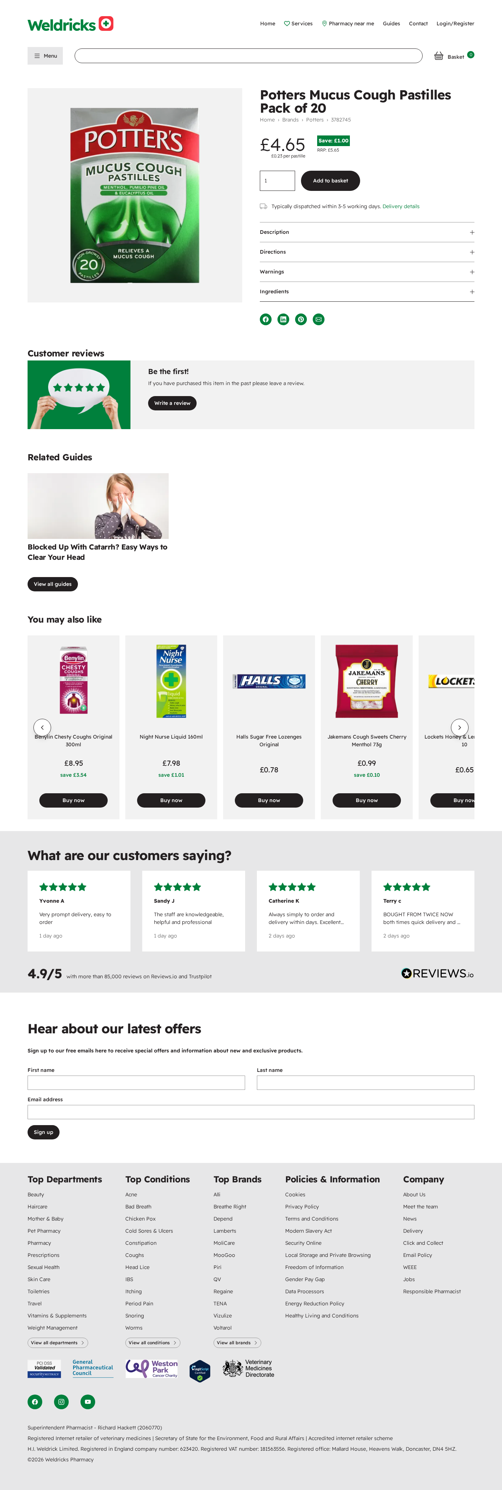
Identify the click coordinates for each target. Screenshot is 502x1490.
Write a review (172, 403)
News (410, 1218)
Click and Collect (423, 1243)
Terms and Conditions (311, 1218)
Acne (131, 1194)
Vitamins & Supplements (57, 1315)
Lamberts (225, 1231)
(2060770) (149, 1427)
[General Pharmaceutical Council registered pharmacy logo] (93, 1371)
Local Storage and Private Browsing (328, 1255)
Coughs (134, 1255)
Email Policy (417, 1255)
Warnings (272, 271)
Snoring (134, 1315)
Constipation (141, 1243)
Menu (50, 55)
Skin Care (39, 1279)
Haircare (37, 1206)
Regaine (223, 1291)
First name (41, 1070)
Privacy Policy (302, 1206)
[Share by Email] (318, 319)
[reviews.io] (437, 975)
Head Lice (137, 1267)
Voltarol (223, 1327)
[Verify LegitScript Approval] (200, 1371)
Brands (290, 119)
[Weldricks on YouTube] (87, 1402)
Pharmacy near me (351, 23)
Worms (134, 1327)
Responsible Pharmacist (432, 1291)
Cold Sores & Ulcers (149, 1231)
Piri (218, 1267)
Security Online (303, 1243)
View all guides (53, 584)
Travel (35, 1303)
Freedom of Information (314, 1267)
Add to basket (330, 180)
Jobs (409, 1279)
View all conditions (149, 1342)
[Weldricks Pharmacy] (76, 23)
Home (267, 23)
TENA (220, 1303)
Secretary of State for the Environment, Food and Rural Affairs (230, 1438)
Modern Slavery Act (308, 1231)
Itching (133, 1291)
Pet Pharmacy (44, 1231)
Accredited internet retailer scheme (350, 1438)
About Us (414, 1194)
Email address (45, 1099)
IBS (129, 1279)
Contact (418, 23)
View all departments (54, 1342)
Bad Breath (138, 1206)
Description (274, 232)
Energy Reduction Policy (314, 1303)
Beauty (36, 1194)
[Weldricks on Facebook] (35, 1402)
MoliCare (224, 1243)
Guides (391, 23)
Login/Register (455, 23)
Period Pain (139, 1303)
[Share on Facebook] (266, 319)
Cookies (295, 1194)
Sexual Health (44, 1267)
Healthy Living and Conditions (322, 1315)
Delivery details (401, 206)
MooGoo (224, 1255)
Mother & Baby (46, 1218)
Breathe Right (230, 1206)
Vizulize (223, 1315)
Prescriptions (44, 1255)
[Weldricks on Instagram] (61, 1402)
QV (217, 1279)
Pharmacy (39, 1243)
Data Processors (304, 1291)
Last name (270, 1070)
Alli (217, 1194)
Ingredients (274, 291)
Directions (273, 252)
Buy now (73, 800)
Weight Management (53, 1327)
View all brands (234, 1342)
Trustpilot (200, 976)
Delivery (413, 1231)
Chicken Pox (140, 1218)
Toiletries (39, 1291)
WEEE (410, 1267)
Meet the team (420, 1206)
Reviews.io (164, 976)
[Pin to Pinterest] (301, 319)
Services (302, 23)
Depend (223, 1218)
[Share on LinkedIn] (283, 319)
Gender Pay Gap (305, 1279)
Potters (315, 119)
